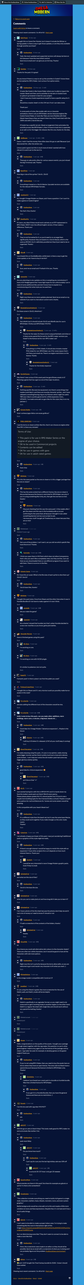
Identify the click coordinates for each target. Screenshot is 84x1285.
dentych (22, 1220)
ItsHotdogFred (24, 874)
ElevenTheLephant (26, 749)
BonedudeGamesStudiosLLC (28, 308)
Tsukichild (27, 620)
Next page (49, 32)
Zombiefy (29, 860)
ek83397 (23, 1125)
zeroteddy (27, 608)
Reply (18, 49)
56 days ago (32, 38)
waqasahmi (23, 276)
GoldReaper (24, 138)
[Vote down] (14, 40)
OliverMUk (23, 942)
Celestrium (23, 832)
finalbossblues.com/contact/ (56, 1251)
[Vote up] (14, 38)
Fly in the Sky (24, 701)
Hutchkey (23, 69)
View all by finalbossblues (25, 1278)
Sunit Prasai (24, 38)
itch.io (15, 1278)
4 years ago (35, 421)
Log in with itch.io (19, 28)
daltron (22, 1259)
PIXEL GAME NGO (25, 421)
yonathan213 (24, 195)
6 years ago (29, 1040)
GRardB (22, 252)
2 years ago (29, 252)
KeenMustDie (24, 219)
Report (35, 1278)
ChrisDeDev (30, 1077)
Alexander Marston (26, 634)
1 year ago (32, 138)
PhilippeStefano (25, 974)
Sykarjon (29, 737)
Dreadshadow (24, 1194)
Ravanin (22, 1103)
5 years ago (30, 675)
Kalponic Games (25, 571)
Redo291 (23, 675)
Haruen (22, 1040)
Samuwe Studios (25, 410)
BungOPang (23, 171)
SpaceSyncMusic (25, 1180)
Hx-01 (22, 788)
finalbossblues (28, 52)
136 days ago (31, 69)
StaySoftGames (25, 374)
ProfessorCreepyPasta (27, 687)
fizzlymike (27, 553)
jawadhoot (23, 986)
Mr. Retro (26, 644)
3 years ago (34, 410)
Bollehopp (23, 476)
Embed (40, 1278)
